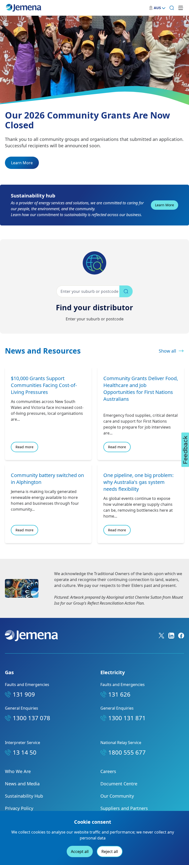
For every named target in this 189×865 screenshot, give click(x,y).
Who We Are (18, 771)
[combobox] (94, 291)
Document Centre (118, 784)
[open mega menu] (180, 7)
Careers (108, 771)
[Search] (171, 8)
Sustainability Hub (24, 796)
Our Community (117, 796)
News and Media (22, 784)
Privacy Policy (19, 808)
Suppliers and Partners (124, 808)
